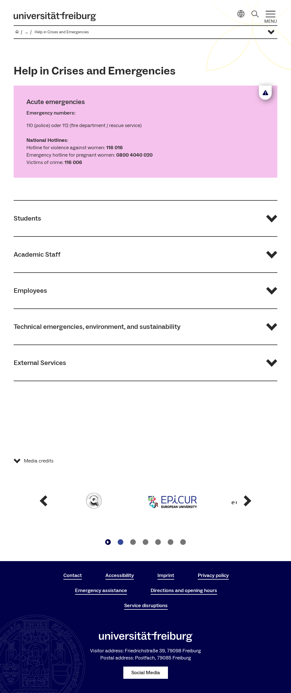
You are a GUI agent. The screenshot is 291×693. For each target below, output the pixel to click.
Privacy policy (213, 575)
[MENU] (270, 14)
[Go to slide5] (170, 542)
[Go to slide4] (158, 542)
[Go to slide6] (183, 542)
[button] (145, 218)
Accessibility (119, 575)
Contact (72, 575)
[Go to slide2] (133, 542)
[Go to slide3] (145, 542)
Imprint (165, 575)
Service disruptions (146, 605)
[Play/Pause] (108, 542)
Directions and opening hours (184, 590)
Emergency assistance (101, 590)
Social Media (145, 672)
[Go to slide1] (120, 542)
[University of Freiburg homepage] (55, 16)
